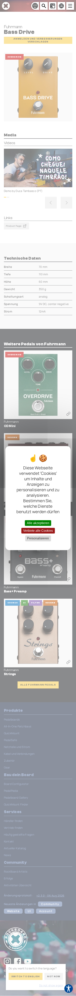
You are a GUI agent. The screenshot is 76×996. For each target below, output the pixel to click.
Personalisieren (38, 538)
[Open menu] (70, 6)
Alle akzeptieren (38, 523)
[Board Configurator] (53, 6)
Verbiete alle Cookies (38, 530)
